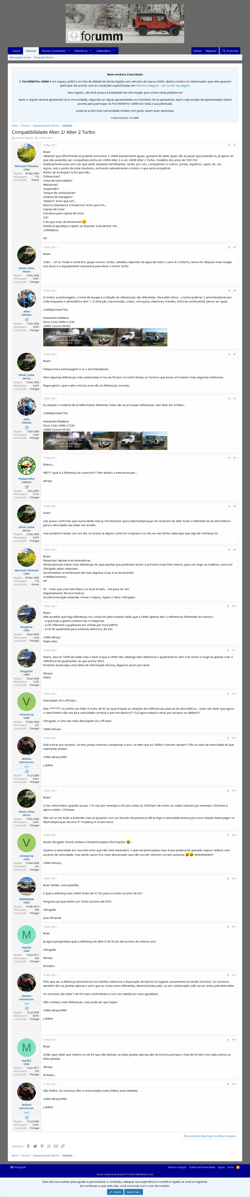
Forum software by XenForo (125, 1174)
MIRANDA (26, 899)
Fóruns (31, 51)
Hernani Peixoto (23, 138)
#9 (234, 549)
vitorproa (27, 714)
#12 (234, 693)
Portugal (34, 282)
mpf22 (26, 947)
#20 (234, 1084)
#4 (234, 290)
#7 (234, 457)
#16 (234, 878)
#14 (234, 790)
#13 (234, 738)
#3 (234, 247)
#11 (234, 650)
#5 (234, 354)
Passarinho (27, 479)
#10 (234, 606)
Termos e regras (177, 1167)
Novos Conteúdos (54, 51)
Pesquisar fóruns (44, 57)
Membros (81, 51)
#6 (234, 398)
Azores (35, 180)
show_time (26, 268)
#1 (234, 145)
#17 (234, 926)
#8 (234, 506)
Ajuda (221, 1167)
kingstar (26, 627)
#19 (234, 1039)
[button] (68, 50)
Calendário (103, 51)
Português (19, 1167)
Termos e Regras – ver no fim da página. (163, 85)
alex (26, 311)
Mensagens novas (20, 57)
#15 (234, 835)
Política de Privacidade (202, 1167)
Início (16, 51)
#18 (234, 975)
